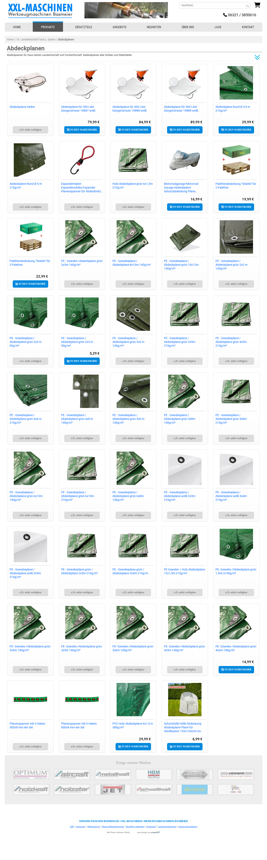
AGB (72, 827)
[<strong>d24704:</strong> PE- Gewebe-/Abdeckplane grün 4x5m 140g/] (185, 622)
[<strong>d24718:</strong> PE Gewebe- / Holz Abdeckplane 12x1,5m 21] (185, 545)
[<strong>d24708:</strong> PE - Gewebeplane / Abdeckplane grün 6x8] (133, 468)
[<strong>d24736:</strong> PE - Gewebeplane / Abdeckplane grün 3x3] (133, 314)
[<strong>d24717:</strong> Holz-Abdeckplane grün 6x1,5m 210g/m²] (133, 160)
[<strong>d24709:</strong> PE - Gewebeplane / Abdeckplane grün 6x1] (30, 468)
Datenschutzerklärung (187, 827)
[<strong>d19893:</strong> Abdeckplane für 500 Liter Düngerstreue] (185, 82)
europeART (155, 832)
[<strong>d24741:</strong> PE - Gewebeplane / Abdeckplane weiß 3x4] (236, 468)
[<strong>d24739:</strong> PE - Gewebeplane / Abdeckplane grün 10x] (185, 237)
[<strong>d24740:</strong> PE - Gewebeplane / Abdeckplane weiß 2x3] (185, 468)
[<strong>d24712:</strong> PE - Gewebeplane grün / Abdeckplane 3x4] (133, 545)
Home (10, 39)
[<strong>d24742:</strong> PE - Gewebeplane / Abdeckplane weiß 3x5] (30, 545)
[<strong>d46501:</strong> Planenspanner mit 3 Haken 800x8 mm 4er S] (82, 699)
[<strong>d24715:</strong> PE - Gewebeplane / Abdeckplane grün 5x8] (236, 391)
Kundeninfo (151, 827)
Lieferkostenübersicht (167, 827)
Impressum (81, 827)
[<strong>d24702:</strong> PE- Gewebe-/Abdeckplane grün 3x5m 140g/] (82, 622)
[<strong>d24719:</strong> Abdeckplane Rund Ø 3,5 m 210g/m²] (236, 82)
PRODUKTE (48, 27)
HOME (17, 27)
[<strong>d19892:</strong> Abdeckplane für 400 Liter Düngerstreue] (133, 82)
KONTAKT (248, 27)
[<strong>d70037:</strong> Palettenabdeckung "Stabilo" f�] (30, 237)
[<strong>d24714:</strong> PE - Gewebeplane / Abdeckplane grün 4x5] (236, 314)
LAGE (218, 27)
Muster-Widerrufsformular (113, 827)
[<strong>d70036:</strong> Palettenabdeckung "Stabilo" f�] (236, 160)
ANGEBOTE (119, 27)
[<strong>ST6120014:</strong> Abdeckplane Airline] (30, 82)
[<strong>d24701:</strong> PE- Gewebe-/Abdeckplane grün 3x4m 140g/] (30, 622)
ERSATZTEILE (83, 27)
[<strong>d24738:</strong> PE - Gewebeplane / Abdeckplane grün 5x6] (133, 391)
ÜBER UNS (188, 27)
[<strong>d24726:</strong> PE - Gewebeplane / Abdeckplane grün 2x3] (30, 314)
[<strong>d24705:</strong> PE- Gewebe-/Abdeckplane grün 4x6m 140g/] (236, 622)
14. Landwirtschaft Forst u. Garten (35, 39)
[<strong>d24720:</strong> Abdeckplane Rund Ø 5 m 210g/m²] (30, 160)
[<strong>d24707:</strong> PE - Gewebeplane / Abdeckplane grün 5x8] (185, 391)
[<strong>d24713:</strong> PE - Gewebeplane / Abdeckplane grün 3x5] (185, 314)
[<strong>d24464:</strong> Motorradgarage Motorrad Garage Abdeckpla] (185, 160)
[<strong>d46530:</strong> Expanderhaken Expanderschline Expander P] (82, 160)
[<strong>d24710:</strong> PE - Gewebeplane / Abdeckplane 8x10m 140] (133, 237)
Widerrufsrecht (93, 827)
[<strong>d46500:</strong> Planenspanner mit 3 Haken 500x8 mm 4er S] (30, 699)
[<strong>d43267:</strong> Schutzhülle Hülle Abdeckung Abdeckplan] (185, 699)
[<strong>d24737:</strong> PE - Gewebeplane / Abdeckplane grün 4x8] (82, 391)
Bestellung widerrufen (135, 827)
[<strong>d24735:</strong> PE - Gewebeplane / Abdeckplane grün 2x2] (236, 237)
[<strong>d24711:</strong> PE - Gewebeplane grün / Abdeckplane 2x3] (82, 545)
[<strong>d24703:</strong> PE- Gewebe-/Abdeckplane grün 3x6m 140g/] (133, 622)
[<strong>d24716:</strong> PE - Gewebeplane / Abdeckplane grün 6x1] (82, 468)
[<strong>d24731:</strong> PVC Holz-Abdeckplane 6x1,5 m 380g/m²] (133, 699)
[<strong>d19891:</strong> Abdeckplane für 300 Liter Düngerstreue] (82, 82)
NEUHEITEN (154, 27)
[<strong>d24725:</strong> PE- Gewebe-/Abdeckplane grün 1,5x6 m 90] (236, 545)
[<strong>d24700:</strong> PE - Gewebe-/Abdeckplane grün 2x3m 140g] (82, 237)
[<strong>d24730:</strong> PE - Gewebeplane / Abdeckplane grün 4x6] (30, 391)
